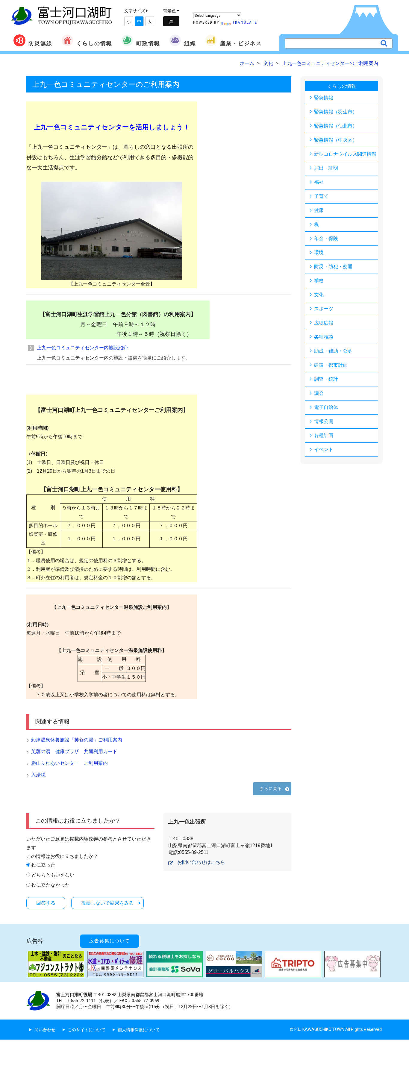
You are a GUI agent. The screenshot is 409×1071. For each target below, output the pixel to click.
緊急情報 (323, 97)
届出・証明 (326, 168)
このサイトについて (86, 1029)
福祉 (319, 182)
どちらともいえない (53, 874)
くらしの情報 (94, 43)
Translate (244, 22)
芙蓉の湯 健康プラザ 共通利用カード (74, 751)
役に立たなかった (50, 885)
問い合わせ (44, 1029)
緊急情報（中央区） (335, 139)
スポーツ (323, 308)
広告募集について (109, 940)
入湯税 (38, 774)
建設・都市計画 (331, 365)
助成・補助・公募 (333, 351)
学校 (319, 280)
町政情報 (148, 43)
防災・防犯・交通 (333, 266)
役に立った (43, 864)
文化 (319, 294)
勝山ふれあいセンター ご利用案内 (69, 763)
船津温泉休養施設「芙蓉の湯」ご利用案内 (76, 739)
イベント (323, 449)
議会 (319, 393)
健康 (319, 210)
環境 (319, 252)
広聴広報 (323, 322)
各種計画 (323, 435)
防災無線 (40, 43)
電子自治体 (326, 407)
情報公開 (323, 421)
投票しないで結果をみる (107, 902)
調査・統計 (326, 379)
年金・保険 (326, 238)
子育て (321, 196)
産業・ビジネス (241, 43)
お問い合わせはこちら (201, 862)
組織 (190, 43)
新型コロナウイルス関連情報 (345, 154)
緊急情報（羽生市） (335, 111)
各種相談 (323, 336)
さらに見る (270, 788)
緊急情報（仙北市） (335, 125)
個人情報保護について (139, 1029)
